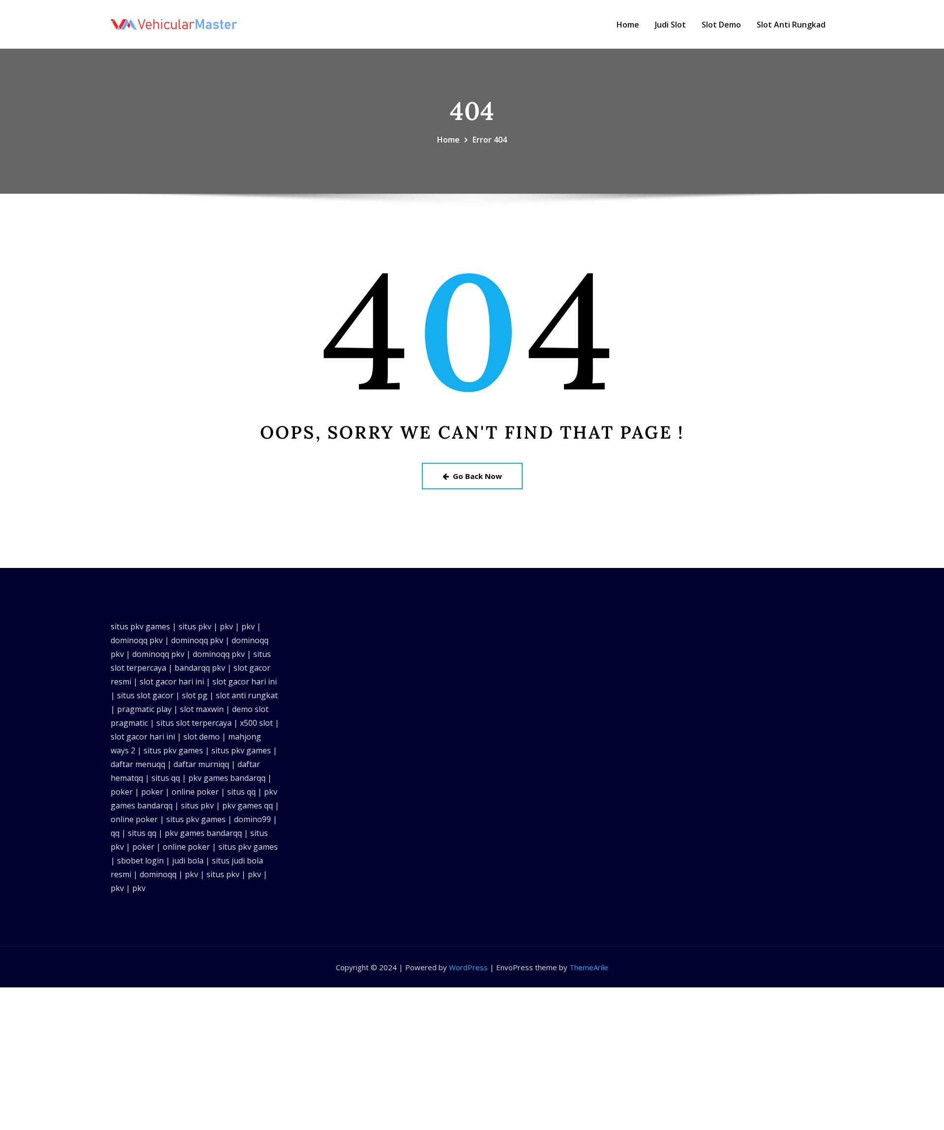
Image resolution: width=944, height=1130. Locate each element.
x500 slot (256, 722)
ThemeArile (588, 967)
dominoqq (158, 874)
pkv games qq (247, 805)
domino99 (252, 819)
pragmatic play (144, 709)
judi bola (188, 860)
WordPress (468, 967)
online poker (195, 791)
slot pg (194, 695)
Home (628, 24)
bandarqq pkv (200, 667)
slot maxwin (202, 709)
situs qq (165, 778)
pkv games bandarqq (227, 778)
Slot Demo (721, 24)
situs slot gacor (145, 695)
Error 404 (489, 139)
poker (122, 791)
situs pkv (194, 626)
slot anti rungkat (247, 695)
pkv (226, 626)
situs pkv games (140, 626)
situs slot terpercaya (194, 722)
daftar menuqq (138, 764)
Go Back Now (477, 476)
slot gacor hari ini (172, 681)
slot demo (201, 736)
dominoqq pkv (137, 640)
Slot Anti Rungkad (791, 24)
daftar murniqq (201, 764)
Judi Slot (670, 24)
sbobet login (140, 860)
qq (115, 833)
